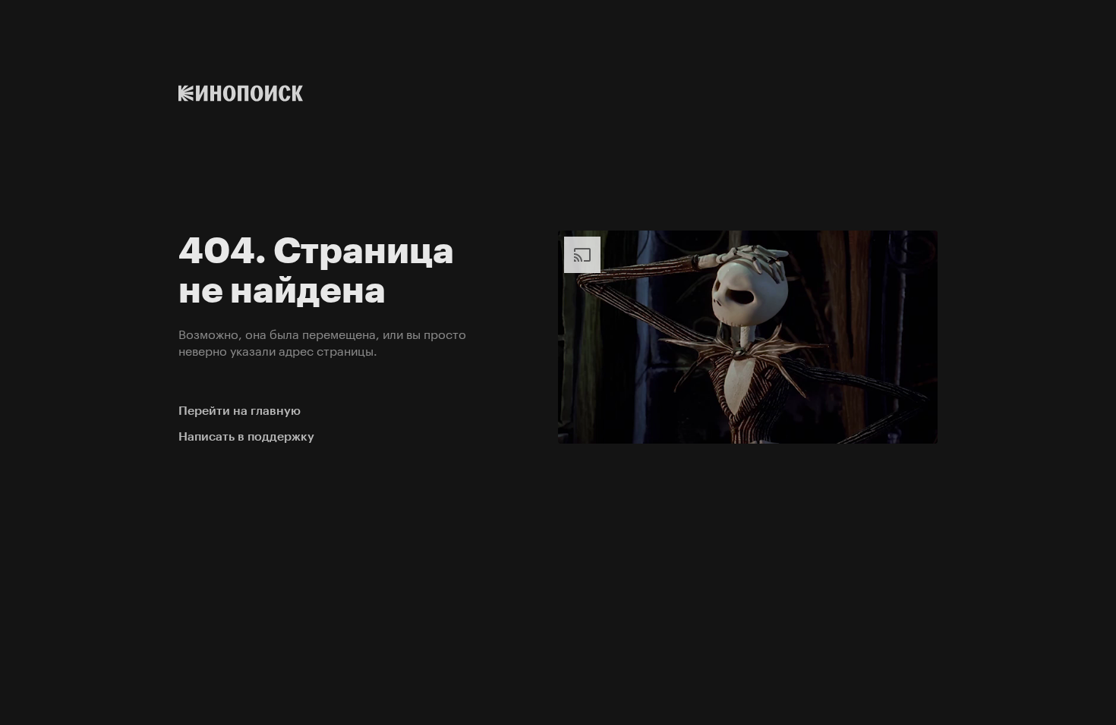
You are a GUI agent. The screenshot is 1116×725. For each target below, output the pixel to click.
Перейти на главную (239, 410)
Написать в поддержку (246, 436)
